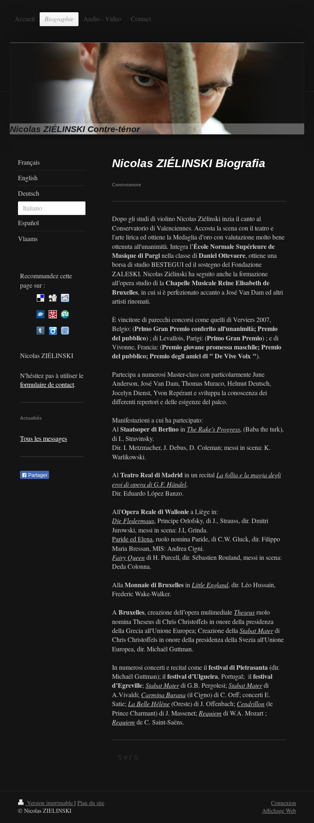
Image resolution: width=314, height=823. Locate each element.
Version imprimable (49, 803)
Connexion (283, 803)
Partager (37, 475)
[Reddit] (65, 298)
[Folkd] (40, 314)
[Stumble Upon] (65, 314)
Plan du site (90, 803)
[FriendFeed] (65, 331)
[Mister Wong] (53, 314)
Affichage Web (279, 810)
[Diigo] (53, 331)
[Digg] (53, 298)
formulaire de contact (47, 384)
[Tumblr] (40, 331)
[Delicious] (40, 298)
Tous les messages (43, 438)
